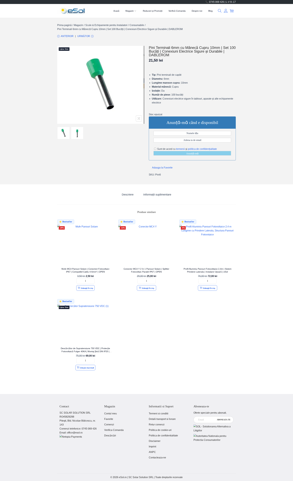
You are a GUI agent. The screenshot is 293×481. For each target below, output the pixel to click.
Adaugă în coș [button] (87, 288)
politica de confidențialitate (202, 149)
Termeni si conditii (158, 413)
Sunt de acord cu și (187, 149)
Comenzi (109, 424)
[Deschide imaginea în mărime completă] (139, 118)
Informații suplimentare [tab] (157, 194)
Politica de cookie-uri (160, 430)
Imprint (152, 446)
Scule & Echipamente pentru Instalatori (106, 25)
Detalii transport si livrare (162, 419)
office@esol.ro (75, 432)
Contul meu (110, 413)
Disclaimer (154, 441)
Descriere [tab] (128, 194)
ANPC (152, 452)
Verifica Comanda (114, 430)
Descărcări (110, 435)
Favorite (108, 419)
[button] (220, 11)
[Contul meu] (226, 11)
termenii (180, 149)
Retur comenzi (157, 424)
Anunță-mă (192, 153)
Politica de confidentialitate (163, 435)
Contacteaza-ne (157, 457)
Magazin (78, 25)
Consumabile (137, 25)
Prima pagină (64, 25)
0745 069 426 (89, 428)
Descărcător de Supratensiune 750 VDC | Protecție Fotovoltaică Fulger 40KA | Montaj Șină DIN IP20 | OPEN (85, 351)
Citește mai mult (87, 368)
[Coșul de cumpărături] (231, 11)
